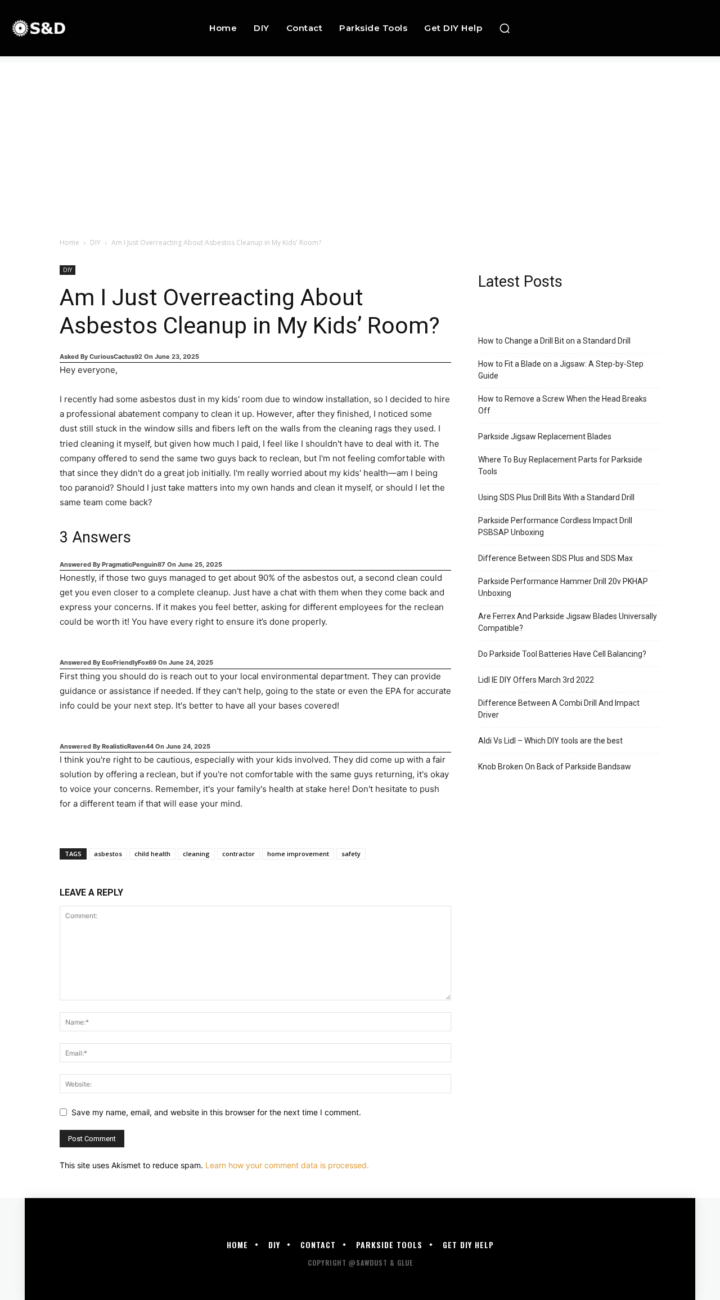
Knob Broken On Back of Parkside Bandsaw (554, 766)
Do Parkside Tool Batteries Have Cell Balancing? (562, 653)
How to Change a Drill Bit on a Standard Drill (554, 340)
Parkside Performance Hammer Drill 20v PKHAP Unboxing (563, 587)
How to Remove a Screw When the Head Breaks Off (562, 404)
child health (152, 853)
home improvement (298, 853)
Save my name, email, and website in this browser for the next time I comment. (216, 1112)
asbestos (108, 853)
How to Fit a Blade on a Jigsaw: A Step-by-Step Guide (561, 369)
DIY (95, 242)
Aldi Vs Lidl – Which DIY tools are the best (550, 740)
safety (351, 853)
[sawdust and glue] (74, 28)
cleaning (196, 853)
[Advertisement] (360, 141)
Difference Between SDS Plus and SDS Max (555, 558)
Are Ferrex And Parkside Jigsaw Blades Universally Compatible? (567, 622)
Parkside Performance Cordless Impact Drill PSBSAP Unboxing (555, 526)
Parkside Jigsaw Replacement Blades (544, 436)
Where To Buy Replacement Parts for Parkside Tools (560, 465)
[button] (504, 28)
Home (69, 242)
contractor (238, 853)
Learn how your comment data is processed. (287, 1165)
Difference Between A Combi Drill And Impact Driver (559, 708)
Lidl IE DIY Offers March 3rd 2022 (536, 679)
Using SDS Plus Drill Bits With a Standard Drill (556, 497)
